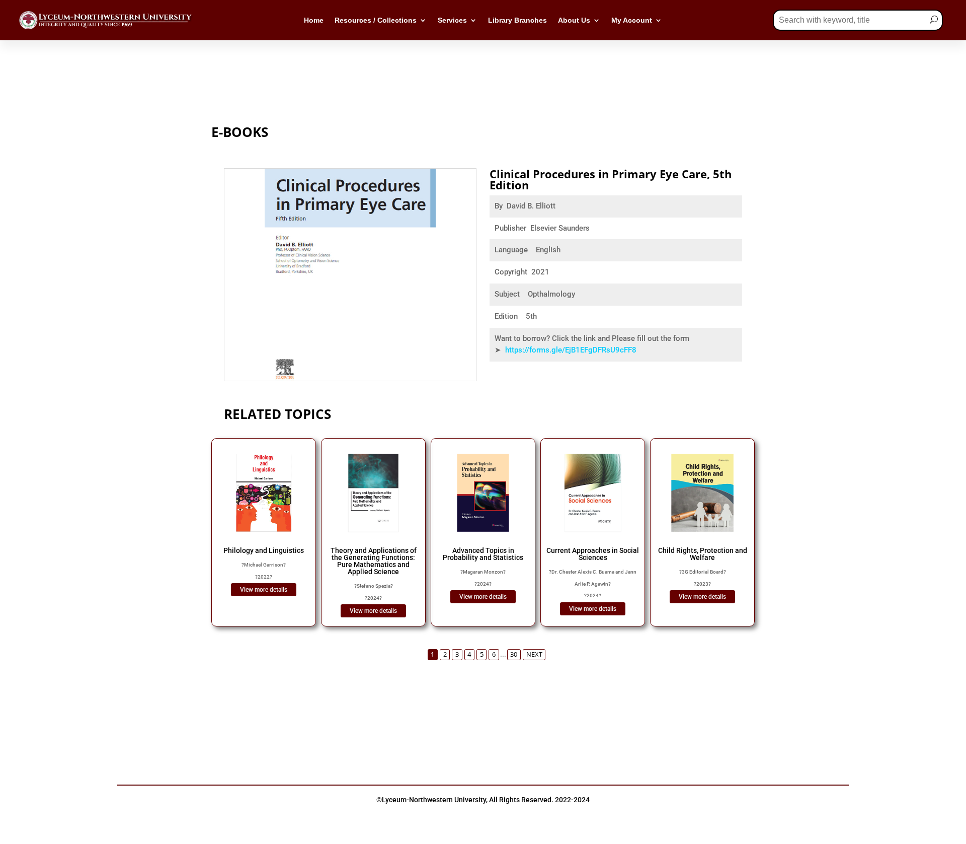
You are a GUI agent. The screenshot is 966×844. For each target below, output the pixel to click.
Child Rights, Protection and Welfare (702, 553)
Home (314, 20)
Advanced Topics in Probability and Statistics (483, 553)
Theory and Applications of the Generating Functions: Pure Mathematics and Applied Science (374, 561)
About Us (574, 20)
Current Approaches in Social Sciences (592, 553)
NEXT (534, 654)
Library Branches (517, 20)
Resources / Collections (376, 20)
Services (452, 20)
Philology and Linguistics (263, 550)
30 (513, 654)
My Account (631, 20)
